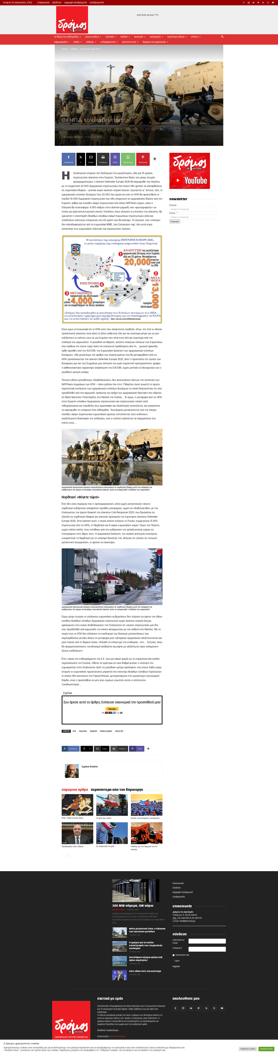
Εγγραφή (175, 221)
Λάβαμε (90, 42)
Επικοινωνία (43, 2)
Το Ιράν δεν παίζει (103, 818)
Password (177, 948)
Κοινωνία (138, 37)
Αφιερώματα (60, 42)
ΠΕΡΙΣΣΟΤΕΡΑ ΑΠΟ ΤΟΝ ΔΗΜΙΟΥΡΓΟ (117, 789)
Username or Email (179, 941)
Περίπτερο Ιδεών (176, 37)
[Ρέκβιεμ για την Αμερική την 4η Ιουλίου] (146, 833)
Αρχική (65, 49)
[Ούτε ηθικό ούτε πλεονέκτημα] (119, 975)
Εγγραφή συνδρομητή (75, 2)
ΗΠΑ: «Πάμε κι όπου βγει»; (73, 818)
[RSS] (263, 2)
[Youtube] (273, 2)
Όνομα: (173, 205)
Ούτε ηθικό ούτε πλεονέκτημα (145, 971)
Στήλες (194, 37)
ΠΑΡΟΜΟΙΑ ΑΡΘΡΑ (75, 789)
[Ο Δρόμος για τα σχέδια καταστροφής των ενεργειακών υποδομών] (119, 946)
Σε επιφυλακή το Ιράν (105, 846)
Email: (173, 213)
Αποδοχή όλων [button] (266, 1049)
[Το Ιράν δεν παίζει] (112, 805)
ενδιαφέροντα (108, 42)
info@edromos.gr (187, 921)
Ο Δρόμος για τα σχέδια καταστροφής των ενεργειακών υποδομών (145, 945)
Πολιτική (110, 37)
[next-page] (68, 855)
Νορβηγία (93, 731)
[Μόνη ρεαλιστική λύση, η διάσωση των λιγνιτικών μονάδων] (119, 932)
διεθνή (74, 49)
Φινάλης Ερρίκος (106, 731)
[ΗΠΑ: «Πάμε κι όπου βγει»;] (77, 805)
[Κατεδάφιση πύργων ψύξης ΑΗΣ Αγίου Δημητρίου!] (119, 961)
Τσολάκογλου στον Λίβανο (73, 847)
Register (176, 967)
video (76, 42)
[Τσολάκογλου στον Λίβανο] (77, 833)
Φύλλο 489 (119, 731)
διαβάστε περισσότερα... (108, 1030)
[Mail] (253, 2)
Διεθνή (124, 37)
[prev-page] (63, 855)
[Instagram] (249, 2)
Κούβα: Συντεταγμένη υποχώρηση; (145, 818)
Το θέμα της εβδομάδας (66, 37)
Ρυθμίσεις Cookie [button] (247, 1049)
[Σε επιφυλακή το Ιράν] (112, 833)
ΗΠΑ (74, 731)
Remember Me (182, 955)
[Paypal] (258, 2)
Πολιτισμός (155, 37)
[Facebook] (244, 2)
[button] (222, 37)
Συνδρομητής (97, 2)
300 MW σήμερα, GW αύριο (132, 905)
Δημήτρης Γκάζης (118, 909)
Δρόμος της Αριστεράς (154, 42)
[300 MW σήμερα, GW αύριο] (139, 890)
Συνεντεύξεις (92, 37)
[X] (268, 2)
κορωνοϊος (83, 731)
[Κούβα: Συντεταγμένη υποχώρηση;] (146, 805)
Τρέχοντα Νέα (129, 42)
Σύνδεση (57, 2)
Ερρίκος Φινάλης (74, 137)
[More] (155, 159)
